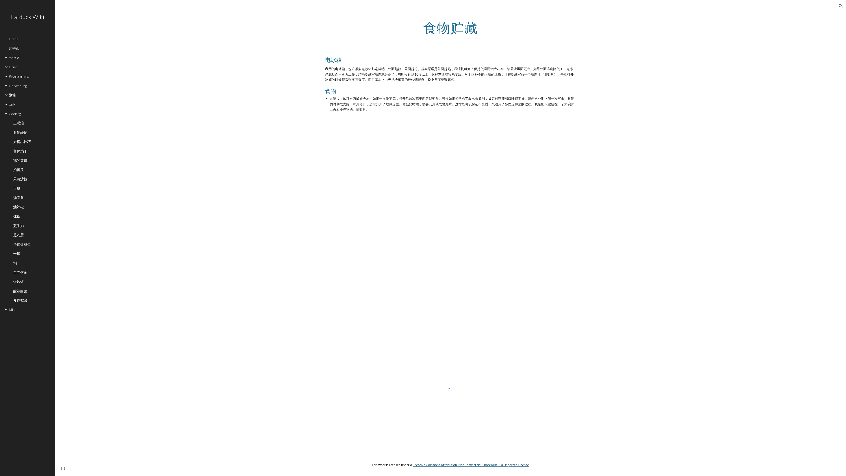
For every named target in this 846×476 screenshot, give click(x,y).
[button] (840, 6)
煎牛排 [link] (18, 225)
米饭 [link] (16, 253)
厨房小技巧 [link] (22, 141)
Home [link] (14, 39)
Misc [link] (12, 309)
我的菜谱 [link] (20, 160)
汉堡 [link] (16, 188)
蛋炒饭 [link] (18, 281)
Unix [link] (12, 104)
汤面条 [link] (18, 197)
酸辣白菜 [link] (20, 291)
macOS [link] (14, 58)
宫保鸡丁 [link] (20, 151)
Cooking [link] (15, 114)
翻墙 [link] (12, 95)
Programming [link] (19, 76)
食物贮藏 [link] (20, 300)
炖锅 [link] (16, 216)
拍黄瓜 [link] (18, 169)
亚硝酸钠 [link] (20, 132)
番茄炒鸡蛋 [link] (22, 244)
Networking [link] (18, 86)
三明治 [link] (18, 123)
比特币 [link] (14, 48)
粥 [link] (15, 263)
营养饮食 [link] (20, 272)
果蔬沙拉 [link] (20, 179)
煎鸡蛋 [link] (18, 235)
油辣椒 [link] (18, 207)
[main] (450, 28)
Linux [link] (13, 67)
